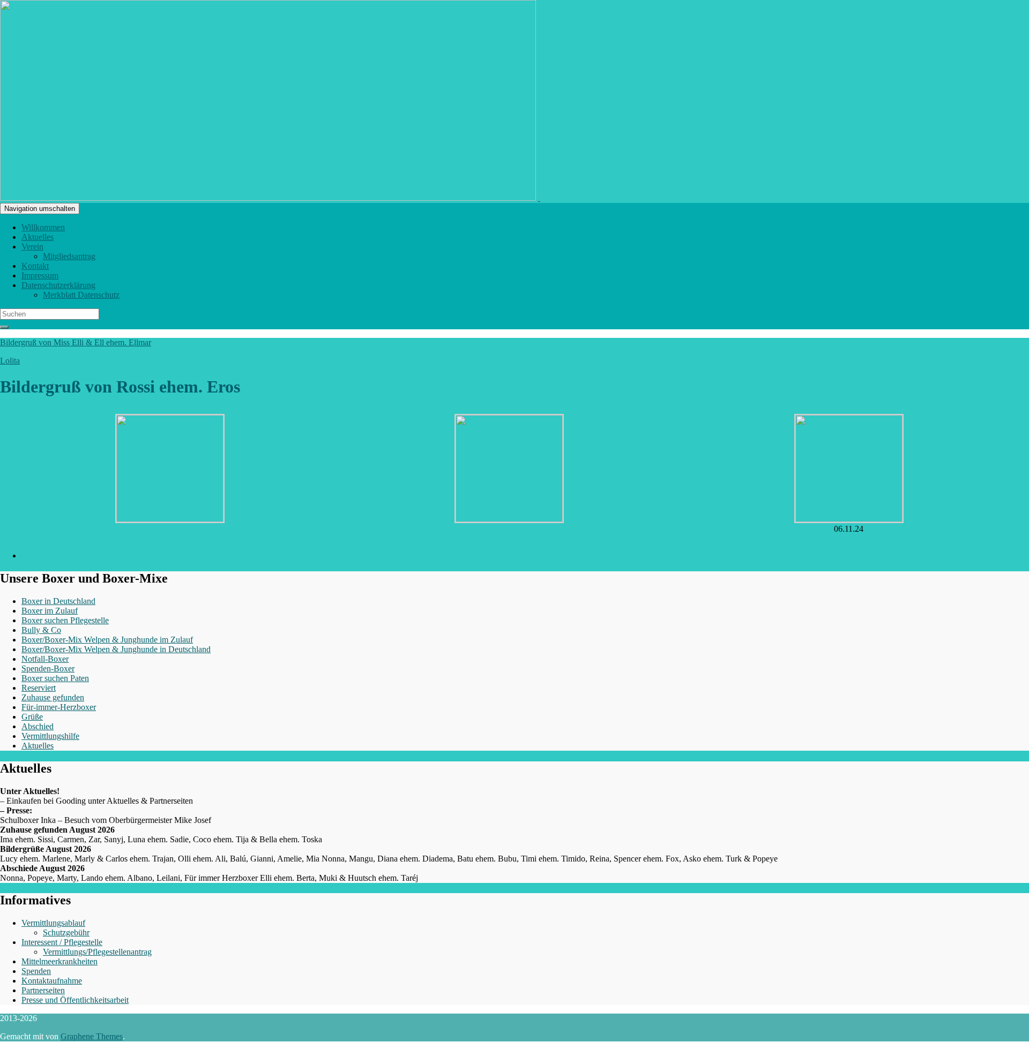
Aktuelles (37, 236)
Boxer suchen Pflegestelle (65, 620)
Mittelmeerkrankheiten (59, 961)
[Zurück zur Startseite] (539, 197)
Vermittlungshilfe (50, 736)
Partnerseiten (43, 990)
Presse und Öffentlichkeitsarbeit (75, 999)
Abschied (37, 726)
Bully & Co (41, 629)
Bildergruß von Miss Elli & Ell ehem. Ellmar (75, 342)
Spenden (36, 971)
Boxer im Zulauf (49, 610)
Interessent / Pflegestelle (61, 942)
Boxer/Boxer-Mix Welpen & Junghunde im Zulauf (107, 639)
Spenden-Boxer (47, 668)
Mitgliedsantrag (69, 256)
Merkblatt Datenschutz (81, 294)
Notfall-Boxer (45, 658)
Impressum (39, 275)
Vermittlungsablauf (53, 922)
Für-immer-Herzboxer (58, 707)
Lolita (10, 360)
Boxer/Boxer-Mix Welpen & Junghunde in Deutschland (116, 649)
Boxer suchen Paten (55, 678)
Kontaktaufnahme (51, 980)
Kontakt (35, 265)
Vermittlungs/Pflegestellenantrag (97, 951)
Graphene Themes (92, 1036)
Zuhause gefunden (52, 697)
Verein (32, 246)
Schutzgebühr (66, 932)
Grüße (32, 716)
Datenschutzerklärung (58, 285)
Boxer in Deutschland (58, 601)
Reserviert (38, 687)
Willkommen (43, 227)
